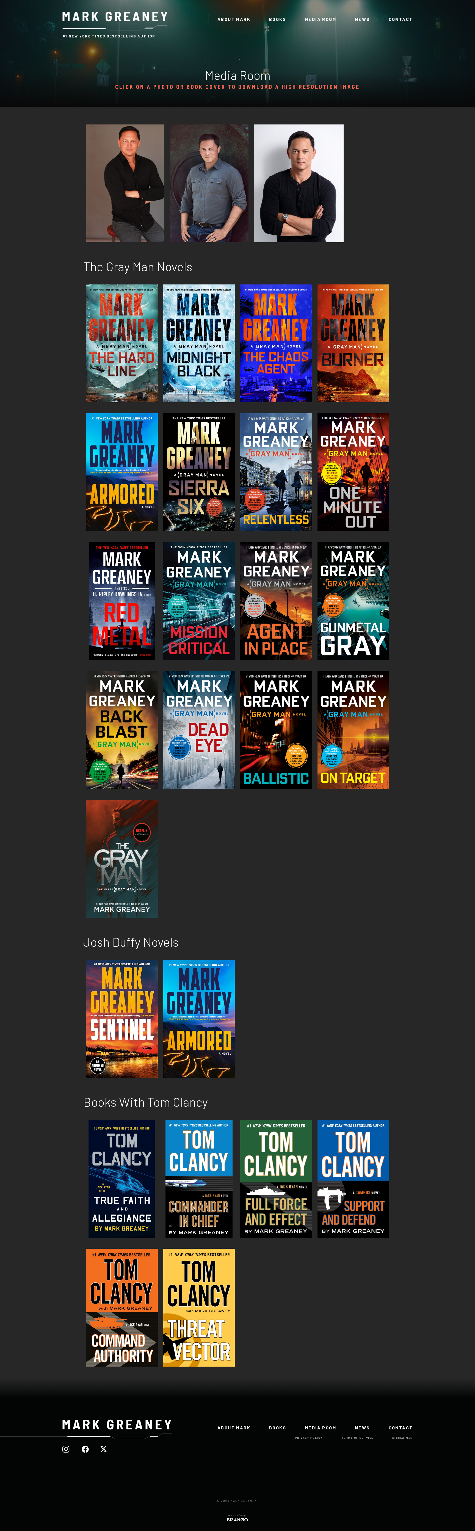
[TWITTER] (106, 1449)
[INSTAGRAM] (69, 1449)
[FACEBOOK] (88, 1449)
